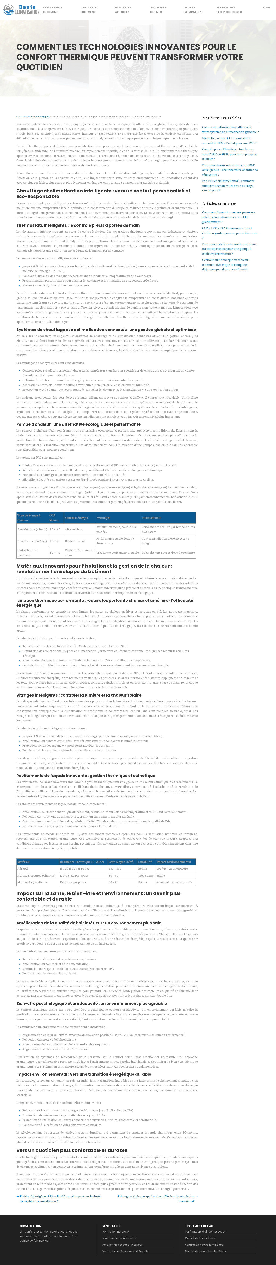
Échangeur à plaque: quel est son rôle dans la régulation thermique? (156, 1198)
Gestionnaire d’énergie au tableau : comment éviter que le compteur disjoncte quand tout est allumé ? (226, 264)
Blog (266, 7)
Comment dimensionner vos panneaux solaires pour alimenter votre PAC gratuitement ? (228, 217)
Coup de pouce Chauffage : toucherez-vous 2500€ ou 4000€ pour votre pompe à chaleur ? (229, 154)
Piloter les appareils (123, 10)
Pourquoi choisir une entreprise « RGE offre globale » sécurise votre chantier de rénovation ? (230, 170)
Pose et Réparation (193, 10)
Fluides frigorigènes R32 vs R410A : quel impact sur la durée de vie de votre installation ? (60, 1198)
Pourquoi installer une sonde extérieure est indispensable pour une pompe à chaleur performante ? (229, 249)
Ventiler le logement (89, 10)
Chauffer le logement (157, 10)
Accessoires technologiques (229, 10)
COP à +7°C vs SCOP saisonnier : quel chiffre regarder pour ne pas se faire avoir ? (230, 233)
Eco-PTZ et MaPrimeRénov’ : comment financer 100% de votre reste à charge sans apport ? (228, 185)
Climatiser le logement (52, 10)
